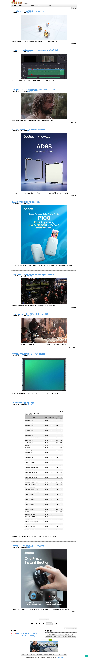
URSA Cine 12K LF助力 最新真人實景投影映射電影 (30, 314)
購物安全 (52, 654)
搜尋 (50, 639)
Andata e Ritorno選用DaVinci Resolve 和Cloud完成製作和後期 (35, 50)
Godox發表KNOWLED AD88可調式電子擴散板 (28, 129)
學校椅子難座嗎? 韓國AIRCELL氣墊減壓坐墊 (27, 633)
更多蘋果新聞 (73, 628)
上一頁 (66, 628)
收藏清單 (40, 654)
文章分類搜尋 (72, 636)
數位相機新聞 (52, 634)
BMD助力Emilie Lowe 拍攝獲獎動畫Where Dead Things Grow (34, 90)
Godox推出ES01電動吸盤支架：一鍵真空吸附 (28, 546)
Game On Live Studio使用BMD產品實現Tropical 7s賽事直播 (33, 275)
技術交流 (29, 404)
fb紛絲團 (34, 654)
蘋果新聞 (29, 12)
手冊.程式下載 (57, 636)
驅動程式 (65, 636)
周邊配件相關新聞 (69, 634)
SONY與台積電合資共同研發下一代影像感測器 (28, 354)
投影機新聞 (60, 634)
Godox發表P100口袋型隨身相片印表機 (26, 202)
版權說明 (58, 654)
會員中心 (46, 654)
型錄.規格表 (49, 636)
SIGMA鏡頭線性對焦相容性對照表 (24, 403)
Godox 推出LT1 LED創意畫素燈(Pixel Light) (28, 11)
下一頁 (41, 619)
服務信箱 (60, 657)
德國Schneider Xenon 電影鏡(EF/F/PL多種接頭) (23, 636)
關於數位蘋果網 (26, 654)
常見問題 (64, 654)
